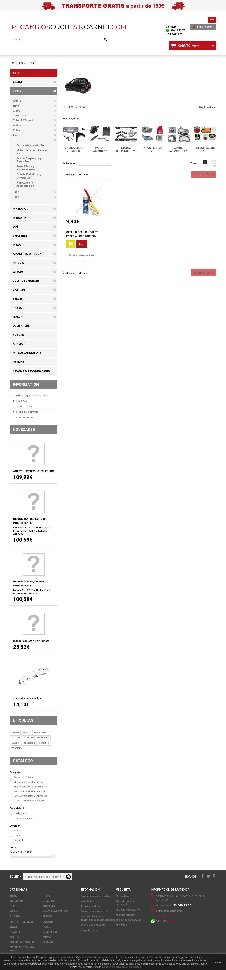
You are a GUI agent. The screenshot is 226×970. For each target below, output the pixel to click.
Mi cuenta (123, 889)
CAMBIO (28, 737)
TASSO (46, 926)
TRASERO (16, 748)
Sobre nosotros (24, 406)
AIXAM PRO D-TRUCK (55, 911)
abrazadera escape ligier (28, 698)
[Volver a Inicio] (13, 63)
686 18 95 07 (177, 30)
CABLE (15, 743)
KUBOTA (15, 937)
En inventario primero (24, 818)
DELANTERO (40, 732)
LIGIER (22, 63)
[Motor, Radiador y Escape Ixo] (100, 134)
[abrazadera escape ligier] (33, 676)
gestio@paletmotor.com (168, 915)
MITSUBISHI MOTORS (22, 942)
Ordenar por (69, 163)
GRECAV (47, 916)
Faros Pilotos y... (152, 149)
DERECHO (44, 743)
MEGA (13, 911)
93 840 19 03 (175, 34)
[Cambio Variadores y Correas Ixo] (178, 134)
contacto (171, 26)
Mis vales (121, 925)
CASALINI (47, 921)
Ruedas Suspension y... (126, 149)
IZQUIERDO (29, 743)
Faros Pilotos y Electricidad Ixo (29, 791)
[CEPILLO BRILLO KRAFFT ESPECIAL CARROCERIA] (86, 199)
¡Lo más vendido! (90, 906)
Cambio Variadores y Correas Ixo (30, 796)
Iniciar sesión (205, 26)
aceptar (217, 961)
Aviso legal (21, 401)
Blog (212, 19)
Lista (214, 165)
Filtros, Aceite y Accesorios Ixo (29, 800)
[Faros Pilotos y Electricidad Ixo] (152, 134)
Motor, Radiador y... (100, 149)
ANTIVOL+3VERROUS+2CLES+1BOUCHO (37, 471)
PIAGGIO (15, 916)
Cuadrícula (205, 165)
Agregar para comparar (82, 255)
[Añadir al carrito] (70, 244)
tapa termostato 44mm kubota (31, 640)
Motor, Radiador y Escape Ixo (28, 782)
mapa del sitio (88, 930)
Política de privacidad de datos (32, 395)
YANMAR (47, 937)
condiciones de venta (27, 412)
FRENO (26, 732)
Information (26, 384)
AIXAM (15, 732)
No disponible (21, 813)
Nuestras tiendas (24, 417)
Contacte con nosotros (94, 911)
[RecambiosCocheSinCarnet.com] (69, 27)
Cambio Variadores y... (178, 149)
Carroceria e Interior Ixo (25, 777)
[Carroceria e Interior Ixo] (74, 134)
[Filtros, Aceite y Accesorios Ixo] (204, 134)
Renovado (19, 840)
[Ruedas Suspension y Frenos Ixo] (126, 134)
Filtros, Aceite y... (205, 149)
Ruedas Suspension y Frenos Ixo (30, 786)
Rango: (13, 852)
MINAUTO (48, 901)
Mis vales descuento (128, 909)
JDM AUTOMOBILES (21, 921)
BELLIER (14, 926)
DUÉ (12, 906)
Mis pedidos (123, 896)
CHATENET (48, 906)
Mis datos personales (128, 919)
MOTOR (15, 737)
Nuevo (17, 830)
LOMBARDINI (50, 931)
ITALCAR (15, 931)
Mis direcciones (125, 914)
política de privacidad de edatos (121, 966)
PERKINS (47, 942)
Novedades (24, 429)
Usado (17, 835)
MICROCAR (43, 737)
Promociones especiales (95, 896)
